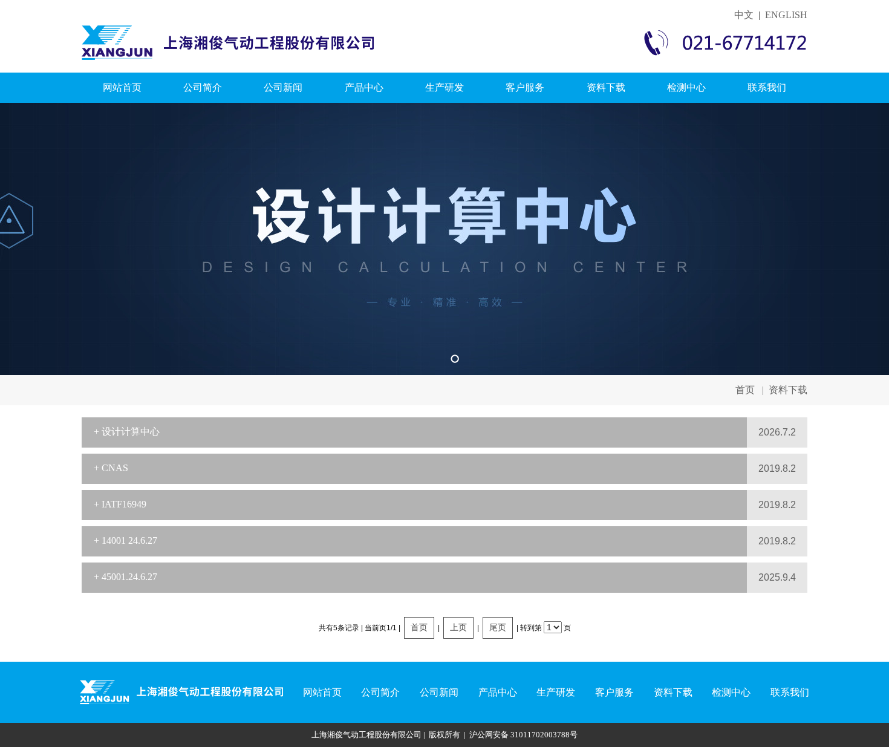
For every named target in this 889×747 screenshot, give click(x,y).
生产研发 (444, 87)
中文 (744, 15)
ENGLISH (786, 15)
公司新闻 (283, 87)
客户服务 (525, 87)
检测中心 (686, 87)
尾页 (497, 627)
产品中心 (364, 87)
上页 (458, 627)
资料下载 (606, 87)
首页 (745, 390)
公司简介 (202, 87)
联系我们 (766, 87)
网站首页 (122, 87)
